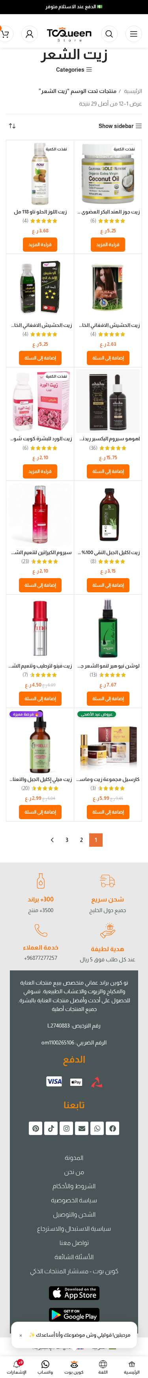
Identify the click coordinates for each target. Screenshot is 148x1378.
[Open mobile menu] (134, 34)
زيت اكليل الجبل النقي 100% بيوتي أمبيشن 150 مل (87, 552)
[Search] (109, 34)
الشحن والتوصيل (74, 1214)
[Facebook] (112, 1128)
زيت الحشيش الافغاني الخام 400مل (101, 325)
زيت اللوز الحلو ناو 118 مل (40, 212)
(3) (93, 788)
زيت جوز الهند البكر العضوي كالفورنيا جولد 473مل (87, 212)
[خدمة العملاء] (40, 930)
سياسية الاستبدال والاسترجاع (74, 1228)
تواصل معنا (74, 1242)
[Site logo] (69, 33)
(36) (93, 448)
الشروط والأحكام (74, 1186)
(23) (25, 561)
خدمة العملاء (40, 947)
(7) (25, 675)
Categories (70, 69)
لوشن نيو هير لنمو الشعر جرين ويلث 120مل (92, 666)
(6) (93, 221)
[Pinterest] (35, 1128)
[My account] (29, 34)
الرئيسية (132, 91)
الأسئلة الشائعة (74, 1257)
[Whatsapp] (97, 1128)
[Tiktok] (51, 1128)
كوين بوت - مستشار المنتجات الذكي (74, 1271)
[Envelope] (81, 1128)
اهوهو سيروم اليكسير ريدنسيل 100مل (98, 438)
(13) (93, 675)
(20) (25, 788)
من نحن (74, 1171)
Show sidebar (116, 126)
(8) (93, 561)
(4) (25, 221)
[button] (108, 358)
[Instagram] (66, 1128)
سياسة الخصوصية (74, 1200)
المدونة (74, 1157)
